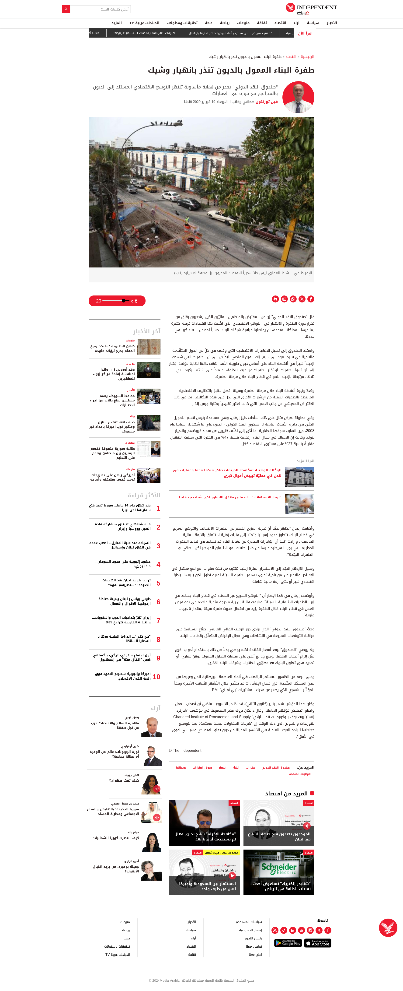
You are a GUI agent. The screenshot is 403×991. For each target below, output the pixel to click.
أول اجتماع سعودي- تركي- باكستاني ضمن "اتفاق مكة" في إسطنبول (122, 657)
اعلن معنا (255, 954)
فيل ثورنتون (266, 101)
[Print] (275, 298)
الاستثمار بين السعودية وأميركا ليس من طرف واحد (207, 886)
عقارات (250, 767)
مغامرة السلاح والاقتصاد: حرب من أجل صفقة (115, 725)
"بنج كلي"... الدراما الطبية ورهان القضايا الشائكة (124, 638)
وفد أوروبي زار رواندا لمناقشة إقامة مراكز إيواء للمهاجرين (114, 374)
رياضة (225, 23)
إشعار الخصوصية (250, 930)
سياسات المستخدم (249, 922)
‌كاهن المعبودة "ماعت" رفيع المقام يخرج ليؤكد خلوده (112, 348)
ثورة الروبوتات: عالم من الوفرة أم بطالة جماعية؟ (114, 754)
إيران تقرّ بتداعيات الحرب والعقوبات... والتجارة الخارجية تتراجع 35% (121, 620)
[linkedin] (292, 930)
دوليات (130, 363)
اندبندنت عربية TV (144, 23)
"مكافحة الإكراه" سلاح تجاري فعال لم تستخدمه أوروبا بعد (205, 837)
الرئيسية (307, 56)
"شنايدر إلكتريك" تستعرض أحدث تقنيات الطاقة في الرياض (282, 886)
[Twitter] (319, 930)
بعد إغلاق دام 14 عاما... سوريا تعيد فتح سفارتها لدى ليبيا (120, 507)
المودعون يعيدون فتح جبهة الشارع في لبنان (279, 837)
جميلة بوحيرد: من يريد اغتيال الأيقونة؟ (116, 869)
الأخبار (332, 23)
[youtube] (301, 930)
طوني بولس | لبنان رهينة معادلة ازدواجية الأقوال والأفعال (124, 601)
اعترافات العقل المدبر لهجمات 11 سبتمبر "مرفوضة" (157, 32)
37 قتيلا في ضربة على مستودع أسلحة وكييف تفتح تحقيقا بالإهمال (243, 33)
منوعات (243, 23)
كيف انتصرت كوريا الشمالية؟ (116, 838)
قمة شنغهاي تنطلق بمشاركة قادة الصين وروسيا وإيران (123, 526)
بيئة (132, 416)
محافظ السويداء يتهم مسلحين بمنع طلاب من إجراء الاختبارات (112, 400)
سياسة (313, 23)
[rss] (274, 930)
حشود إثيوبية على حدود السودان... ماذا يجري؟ (123, 564)
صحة (208, 23)
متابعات (130, 442)
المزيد (116, 23)
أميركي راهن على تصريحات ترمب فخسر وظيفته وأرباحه (112, 477)
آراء (296, 23)
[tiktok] (283, 930)
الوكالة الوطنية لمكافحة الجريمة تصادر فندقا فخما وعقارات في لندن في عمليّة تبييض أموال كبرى (227, 473)
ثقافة (262, 23)
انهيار (222, 767)
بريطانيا (181, 767)
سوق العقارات (202, 767)
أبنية (236, 767)
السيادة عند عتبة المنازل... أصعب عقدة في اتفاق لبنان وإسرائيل (120, 545)
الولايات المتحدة (300, 774)
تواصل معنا (254, 946)
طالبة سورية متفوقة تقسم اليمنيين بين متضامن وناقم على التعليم (112, 453)
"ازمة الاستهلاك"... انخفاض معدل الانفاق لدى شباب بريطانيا (230, 497)
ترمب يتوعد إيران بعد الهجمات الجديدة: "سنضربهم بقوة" (126, 582)
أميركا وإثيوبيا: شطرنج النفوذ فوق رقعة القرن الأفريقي (123, 676)
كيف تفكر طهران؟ (124, 780)
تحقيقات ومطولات (182, 23)
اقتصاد (280, 23)
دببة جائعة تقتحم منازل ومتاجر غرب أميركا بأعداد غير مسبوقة (112, 427)
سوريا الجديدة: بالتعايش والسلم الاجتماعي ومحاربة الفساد (113, 811)
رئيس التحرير (253, 938)
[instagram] (310, 930)
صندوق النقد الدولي (276, 767)
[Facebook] (327, 930)
